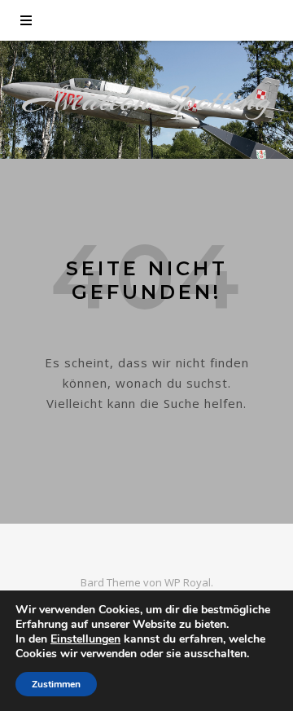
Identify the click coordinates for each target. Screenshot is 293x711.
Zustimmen (56, 684)
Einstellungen (85, 639)
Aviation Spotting (147, 99)
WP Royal (187, 582)
